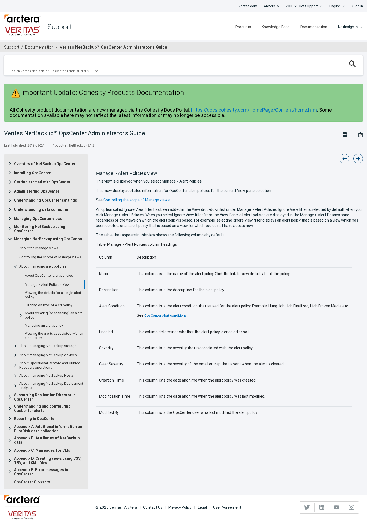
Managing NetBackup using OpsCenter (48, 239)
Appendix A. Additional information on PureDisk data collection (48, 429)
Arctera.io (271, 6)
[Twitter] (307, 507)
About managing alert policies (42, 266)
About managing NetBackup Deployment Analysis (51, 386)
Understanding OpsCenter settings (45, 200)
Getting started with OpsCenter (42, 182)
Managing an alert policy (44, 325)
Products (243, 26)
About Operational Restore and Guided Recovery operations (49, 365)
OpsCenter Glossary (32, 482)
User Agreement (227, 507)
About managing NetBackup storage (48, 346)
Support (11, 47)
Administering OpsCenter (36, 191)
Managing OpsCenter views (38, 218)
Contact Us (152, 507)
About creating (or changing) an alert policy (53, 315)
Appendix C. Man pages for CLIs (42, 450)
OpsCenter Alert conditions (165, 315)
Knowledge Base (276, 26)
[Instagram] (351, 507)
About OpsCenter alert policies (49, 275)
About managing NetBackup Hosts (46, 375)
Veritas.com (247, 6)
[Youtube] (336, 507)
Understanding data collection (41, 209)
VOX (289, 6)
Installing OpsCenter (32, 173)
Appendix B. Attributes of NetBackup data (47, 440)
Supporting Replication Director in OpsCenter (44, 397)
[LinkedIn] (322, 507)
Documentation (313, 26)
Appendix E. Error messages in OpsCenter (41, 472)
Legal (202, 507)
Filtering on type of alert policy (48, 305)
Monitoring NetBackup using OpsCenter (39, 228)
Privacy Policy (180, 507)
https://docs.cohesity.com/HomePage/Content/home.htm (254, 110)
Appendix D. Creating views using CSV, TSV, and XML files (47, 460)
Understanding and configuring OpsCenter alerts (42, 408)
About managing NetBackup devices (48, 355)
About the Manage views (38, 248)
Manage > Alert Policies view (47, 285)
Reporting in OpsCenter (35, 418)
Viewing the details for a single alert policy (53, 295)
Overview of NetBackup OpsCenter (44, 164)
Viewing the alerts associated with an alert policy (54, 336)
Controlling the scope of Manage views (50, 257)
